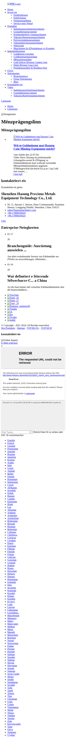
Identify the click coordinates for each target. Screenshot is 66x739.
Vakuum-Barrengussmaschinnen (29, 37)
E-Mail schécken (9, 343)
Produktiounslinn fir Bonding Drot (30, 68)
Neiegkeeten (13, 73)
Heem (10, 9)
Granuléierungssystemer (25, 31)
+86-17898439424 (16, 213)
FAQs (10, 70)
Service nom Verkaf (23, 23)
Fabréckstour (20, 18)
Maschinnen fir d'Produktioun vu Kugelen (34, 48)
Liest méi (18, 174)
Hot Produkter (8, 328)
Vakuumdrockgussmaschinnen (28, 43)
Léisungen (12, 109)
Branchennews (21, 76)
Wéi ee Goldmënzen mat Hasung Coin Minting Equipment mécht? (34, 147)
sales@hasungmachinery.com (21, 210)
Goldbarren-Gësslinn (24, 54)
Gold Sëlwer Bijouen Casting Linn (30, 62)
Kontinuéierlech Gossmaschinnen (30, 34)
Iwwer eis (12, 12)
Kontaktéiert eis (15, 84)
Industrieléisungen (16, 51)
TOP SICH (46, 328)
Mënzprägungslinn (23, 59)
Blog (16, 81)
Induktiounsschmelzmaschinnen (29, 29)
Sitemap (21, 328)
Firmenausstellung (22, 20)
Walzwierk (19, 45)
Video (10, 87)
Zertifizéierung (21, 15)
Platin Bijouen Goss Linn (26, 65)
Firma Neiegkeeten (23, 79)
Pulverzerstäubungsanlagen (27, 40)
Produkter (12, 26)
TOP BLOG (33, 328)
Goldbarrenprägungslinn (25, 56)
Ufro (3, 221)
